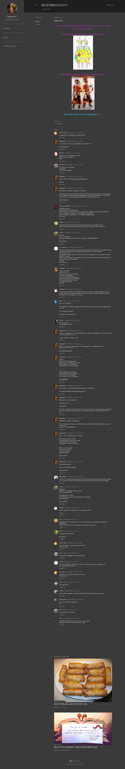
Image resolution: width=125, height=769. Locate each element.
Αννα (60, 553)
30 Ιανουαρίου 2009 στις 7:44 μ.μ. (74, 268)
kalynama (62, 572)
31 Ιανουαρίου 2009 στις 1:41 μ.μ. (72, 507)
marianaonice (63, 599)
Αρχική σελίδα (46, 9)
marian (61, 232)
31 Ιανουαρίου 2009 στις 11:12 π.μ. (74, 385)
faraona (61, 320)
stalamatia (62, 289)
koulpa (61, 561)
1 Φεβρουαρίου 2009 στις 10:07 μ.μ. (74, 572)
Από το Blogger (76, 761)
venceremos (63, 247)
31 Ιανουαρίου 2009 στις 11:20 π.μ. (75, 433)
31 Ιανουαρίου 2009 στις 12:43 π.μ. (71, 301)
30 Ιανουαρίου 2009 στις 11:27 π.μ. (75, 132)
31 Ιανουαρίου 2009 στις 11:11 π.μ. (74, 357)
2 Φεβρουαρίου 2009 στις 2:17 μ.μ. (71, 582)
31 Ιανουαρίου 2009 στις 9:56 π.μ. (72, 320)
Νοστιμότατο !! (54, 5)
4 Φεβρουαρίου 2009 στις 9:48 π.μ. (72, 618)
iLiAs (60, 582)
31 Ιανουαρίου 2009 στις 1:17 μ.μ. (71, 486)
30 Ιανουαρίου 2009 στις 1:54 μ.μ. (75, 188)
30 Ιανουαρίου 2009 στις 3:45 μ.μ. (72, 222)
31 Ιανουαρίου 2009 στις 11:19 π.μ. (74, 418)
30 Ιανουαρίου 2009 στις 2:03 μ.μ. (78, 206)
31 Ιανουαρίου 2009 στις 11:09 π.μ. (75, 330)
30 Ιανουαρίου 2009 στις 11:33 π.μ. (72, 153)
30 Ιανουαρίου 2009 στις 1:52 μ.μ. (74, 176)
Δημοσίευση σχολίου (66, 750)
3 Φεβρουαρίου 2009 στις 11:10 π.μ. (70, 609)
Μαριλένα (61, 507)
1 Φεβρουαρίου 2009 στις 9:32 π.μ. (70, 553)
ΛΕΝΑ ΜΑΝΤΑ (63, 476)
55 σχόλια (63, 707)
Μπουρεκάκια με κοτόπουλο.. (70, 704)
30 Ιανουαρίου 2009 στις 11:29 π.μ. (75, 141)
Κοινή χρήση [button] (38, 17)
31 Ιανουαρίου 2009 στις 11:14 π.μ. (74, 397)
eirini (60, 519)
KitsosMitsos (63, 132)
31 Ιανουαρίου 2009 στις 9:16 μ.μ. (75, 543)
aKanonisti (62, 164)
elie (60, 609)
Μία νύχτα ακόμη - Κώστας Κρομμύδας (75, 747)
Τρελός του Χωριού (64, 206)
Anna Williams (79, 764)
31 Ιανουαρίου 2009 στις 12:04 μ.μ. (75, 476)
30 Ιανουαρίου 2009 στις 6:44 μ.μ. (75, 247)
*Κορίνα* (61, 153)
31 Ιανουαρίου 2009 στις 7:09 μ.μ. (70, 519)
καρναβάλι (38, 24)
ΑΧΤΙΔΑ (61, 591)
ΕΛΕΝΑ (61, 222)
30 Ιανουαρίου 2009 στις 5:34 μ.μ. (72, 232)
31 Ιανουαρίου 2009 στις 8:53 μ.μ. (71, 531)
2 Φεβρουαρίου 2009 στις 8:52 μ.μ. (72, 590)
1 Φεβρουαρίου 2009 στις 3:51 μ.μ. (72, 561)
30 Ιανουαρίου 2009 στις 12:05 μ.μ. (74, 164)
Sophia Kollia (63, 543)
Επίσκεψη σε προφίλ (12, 19)
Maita (60, 531)
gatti (60, 301)
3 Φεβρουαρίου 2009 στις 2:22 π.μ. (76, 599)
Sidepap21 (62, 268)
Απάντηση (62, 137)
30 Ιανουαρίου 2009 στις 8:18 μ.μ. (74, 289)
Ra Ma (61, 618)
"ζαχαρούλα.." (62, 141)
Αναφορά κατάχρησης (9, 46)
